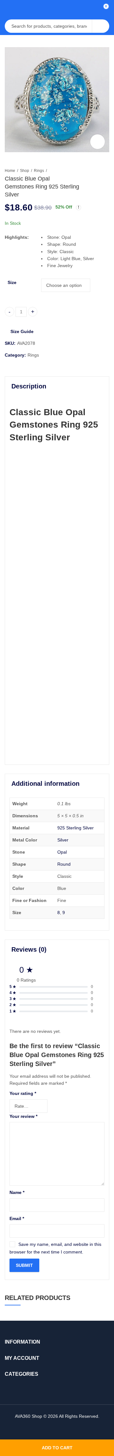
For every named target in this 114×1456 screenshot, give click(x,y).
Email (17, 1218)
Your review (23, 1116)
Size (12, 282)
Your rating (23, 1093)
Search (100, 26)
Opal (62, 852)
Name (17, 1192)
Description (28, 386)
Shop (24, 170)
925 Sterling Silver (75, 827)
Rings (39, 170)
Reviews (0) (29, 949)
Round (64, 864)
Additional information (45, 783)
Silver (62, 839)
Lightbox (97, 141)
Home (10, 170)
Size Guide (22, 331)
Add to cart (57, 1447)
